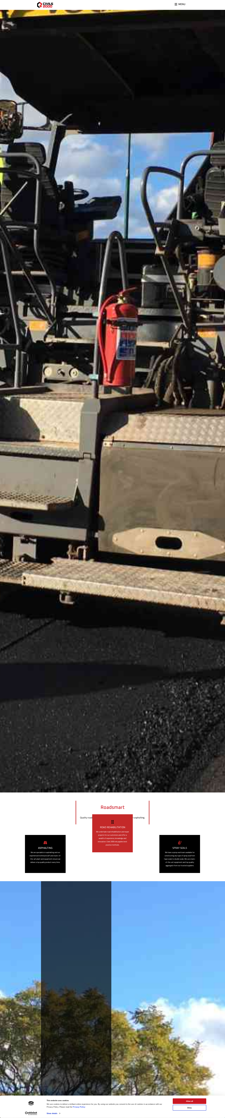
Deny (189, 1108)
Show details (52, 1113)
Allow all (189, 1101)
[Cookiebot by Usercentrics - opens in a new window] (31, 1113)
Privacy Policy (79, 1107)
